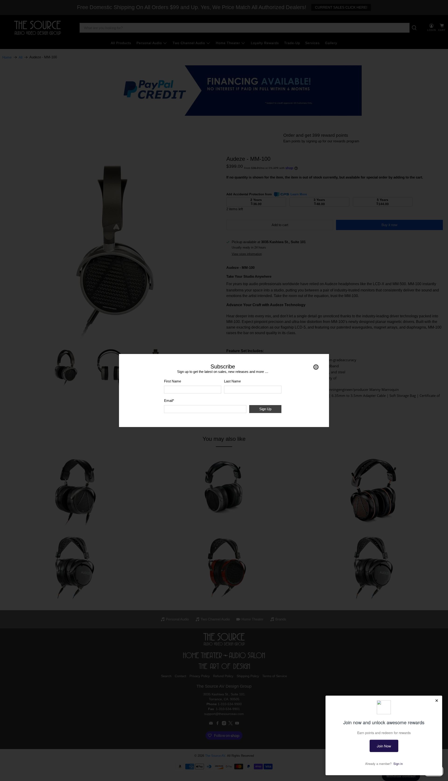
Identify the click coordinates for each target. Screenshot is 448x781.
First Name (172, 381)
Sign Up (265, 409)
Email (169, 401)
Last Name (232, 381)
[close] (316, 367)
